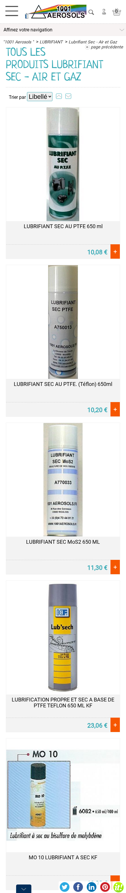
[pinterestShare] (105, 887)
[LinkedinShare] (91, 887)
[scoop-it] (118, 887)
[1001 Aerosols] (54, 11)
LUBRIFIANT (51, 42)
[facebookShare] (78, 887)
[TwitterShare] (64, 887)
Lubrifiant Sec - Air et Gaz (93, 42)
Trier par (17, 97)
